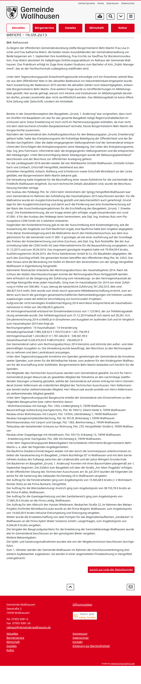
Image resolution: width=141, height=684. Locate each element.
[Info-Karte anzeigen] (100, 16)
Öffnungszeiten (82, 604)
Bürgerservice (44, 28)
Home (100, 3)
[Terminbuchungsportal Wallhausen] (85, 616)
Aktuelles (18, 28)
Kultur (122, 28)
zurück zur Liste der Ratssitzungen (111, 569)
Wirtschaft (96, 28)
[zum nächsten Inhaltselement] (120, 16)
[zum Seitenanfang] (70, 587)
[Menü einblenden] (131, 16)
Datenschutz (128, 3)
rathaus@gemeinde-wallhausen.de (28, 627)
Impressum (113, 3)
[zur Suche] (110, 16)
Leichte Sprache (86, 3)
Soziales (70, 28)
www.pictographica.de (123, 663)
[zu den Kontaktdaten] (131, 587)
